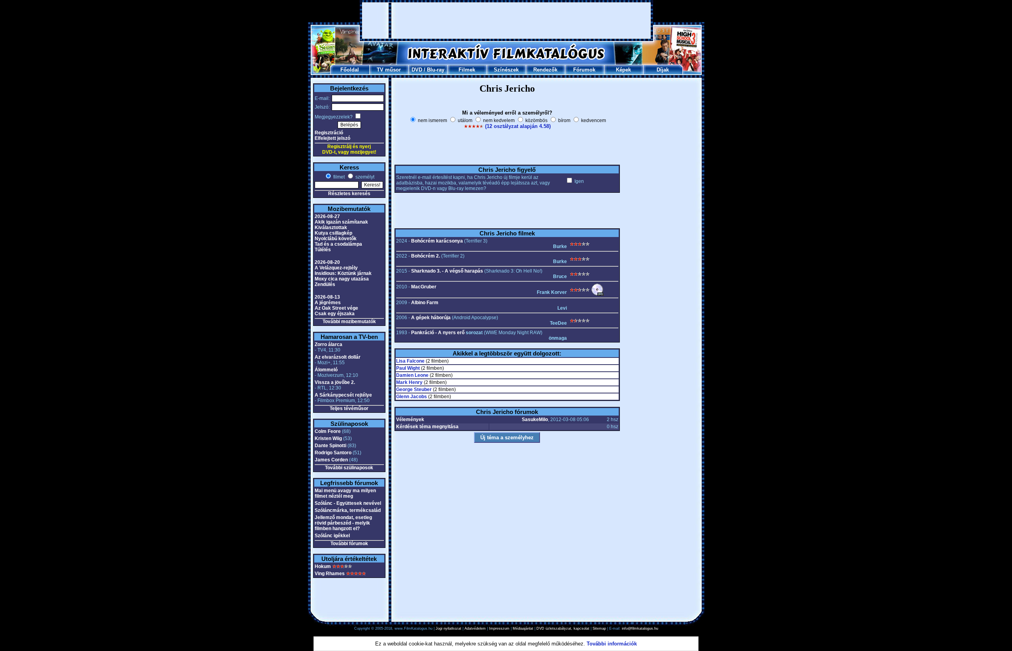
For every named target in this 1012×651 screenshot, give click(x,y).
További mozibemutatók (349, 321)
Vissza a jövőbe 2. (335, 382)
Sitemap (599, 628)
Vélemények (410, 419)
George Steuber (414, 389)
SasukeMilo (535, 419)
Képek (623, 70)
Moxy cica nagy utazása (342, 279)
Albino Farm (424, 302)
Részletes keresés (349, 193)
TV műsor (389, 70)
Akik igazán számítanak (341, 222)
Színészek (506, 70)
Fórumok (584, 70)
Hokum (323, 566)
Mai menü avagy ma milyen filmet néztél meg (345, 493)
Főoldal (349, 70)
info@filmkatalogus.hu (640, 628)
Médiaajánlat (523, 628)
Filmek (467, 70)
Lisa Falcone (410, 361)
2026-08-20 (327, 262)
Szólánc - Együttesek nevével (348, 503)
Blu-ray (435, 70)
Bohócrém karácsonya (437, 241)
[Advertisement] (506, 20)
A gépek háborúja (431, 317)
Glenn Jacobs (411, 396)
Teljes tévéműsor (349, 408)
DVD (417, 70)
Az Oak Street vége (336, 308)
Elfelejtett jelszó (332, 138)
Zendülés (325, 284)
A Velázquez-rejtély (336, 268)
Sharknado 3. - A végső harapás (447, 271)
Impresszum (499, 628)
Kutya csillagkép (333, 233)
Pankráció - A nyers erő (437, 332)
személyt (364, 177)
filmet (338, 177)
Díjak (663, 70)
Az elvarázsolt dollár (338, 357)
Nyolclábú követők (336, 238)
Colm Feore (328, 431)
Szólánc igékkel (332, 535)
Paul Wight (408, 368)
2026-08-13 (327, 297)
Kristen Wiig (328, 438)
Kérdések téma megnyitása (427, 426)
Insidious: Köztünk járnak (343, 273)
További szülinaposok (349, 467)
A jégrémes (328, 302)
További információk (612, 644)
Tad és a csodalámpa (338, 244)
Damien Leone (412, 375)
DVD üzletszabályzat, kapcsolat (562, 628)
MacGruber (423, 287)
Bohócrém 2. (425, 256)
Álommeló (326, 370)
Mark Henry (409, 382)
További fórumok (349, 543)
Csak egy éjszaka (335, 313)
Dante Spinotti (330, 445)
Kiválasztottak (331, 227)
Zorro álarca (328, 344)
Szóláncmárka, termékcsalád (348, 510)
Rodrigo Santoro (333, 452)
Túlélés (323, 249)
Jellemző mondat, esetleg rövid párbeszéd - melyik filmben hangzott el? (343, 523)
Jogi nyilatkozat (448, 628)
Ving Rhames (330, 573)
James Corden (331, 460)
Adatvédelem (475, 628)
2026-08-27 (327, 216)
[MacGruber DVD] (597, 294)
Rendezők (545, 70)
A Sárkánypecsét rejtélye (343, 395)
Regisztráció (329, 132)
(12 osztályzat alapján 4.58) (518, 126)
